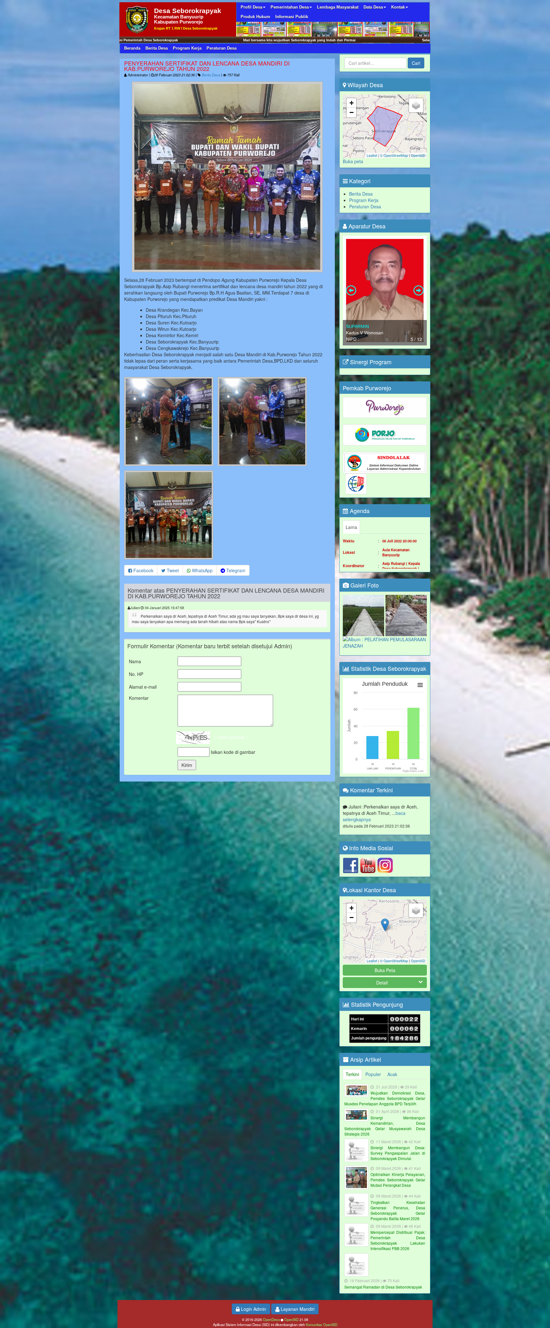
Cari (416, 63)
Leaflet (372, 155)
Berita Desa (156, 48)
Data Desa (373, 7)
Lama (351, 527)
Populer (373, 1074)
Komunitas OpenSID (321, 1324)
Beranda (132, 48)
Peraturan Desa (221, 48)
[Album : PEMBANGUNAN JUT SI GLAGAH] (364, 615)
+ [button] (351, 103)
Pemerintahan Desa (290, 7)
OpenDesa (271, 1319)
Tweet (172, 570)
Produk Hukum (255, 16)
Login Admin (253, 1309)
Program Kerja (187, 48)
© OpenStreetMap (394, 155)
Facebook (142, 570)
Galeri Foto (364, 585)
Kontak (398, 7)
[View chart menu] (420, 685)
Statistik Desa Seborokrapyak (387, 668)
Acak (392, 1074)
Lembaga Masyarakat (337, 7)
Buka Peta (385, 970)
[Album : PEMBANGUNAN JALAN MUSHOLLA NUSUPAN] (406, 615)
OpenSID (418, 155)
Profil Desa (251, 7)
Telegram (235, 570)
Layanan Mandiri (296, 1309)
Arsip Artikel (365, 1059)
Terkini (352, 1074)
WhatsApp (202, 570)
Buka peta (353, 161)
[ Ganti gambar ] (231, 737)
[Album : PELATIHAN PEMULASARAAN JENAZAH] (385, 642)
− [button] (351, 112)
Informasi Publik (291, 16)
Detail (382, 982)
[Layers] (416, 105)
